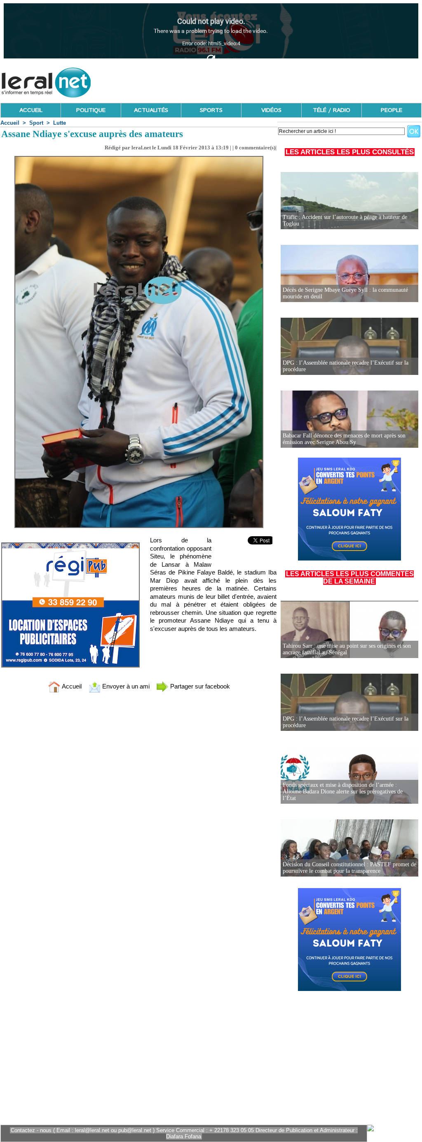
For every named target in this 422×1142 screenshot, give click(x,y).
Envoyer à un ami (125, 686)
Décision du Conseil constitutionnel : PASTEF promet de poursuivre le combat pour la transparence (349, 867)
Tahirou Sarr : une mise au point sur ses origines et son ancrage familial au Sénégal (347, 649)
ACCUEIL (30, 110)
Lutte (59, 123)
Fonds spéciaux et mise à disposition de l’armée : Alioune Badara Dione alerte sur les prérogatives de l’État (343, 791)
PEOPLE (391, 110)
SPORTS (211, 110)
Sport (36, 123)
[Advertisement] (272, 80)
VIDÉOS (271, 110)
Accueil (9, 123)
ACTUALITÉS (151, 110)
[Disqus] (139, 808)
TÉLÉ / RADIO (331, 110)
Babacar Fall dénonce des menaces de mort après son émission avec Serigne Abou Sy (344, 439)
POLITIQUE (91, 110)
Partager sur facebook (199, 686)
